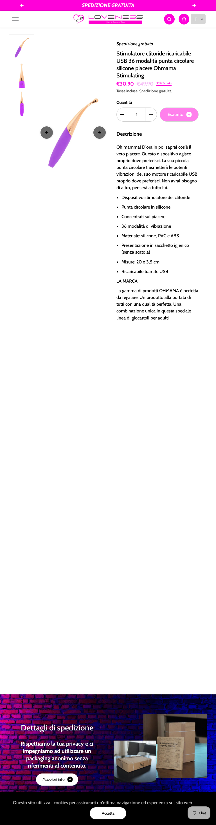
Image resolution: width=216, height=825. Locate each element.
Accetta (108, 813)
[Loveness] (108, 19)
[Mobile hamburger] (15, 19)
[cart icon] (184, 19)
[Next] (99, 132)
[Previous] (46, 132)
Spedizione (148, 91)
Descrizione (129, 134)
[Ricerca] (169, 19)
